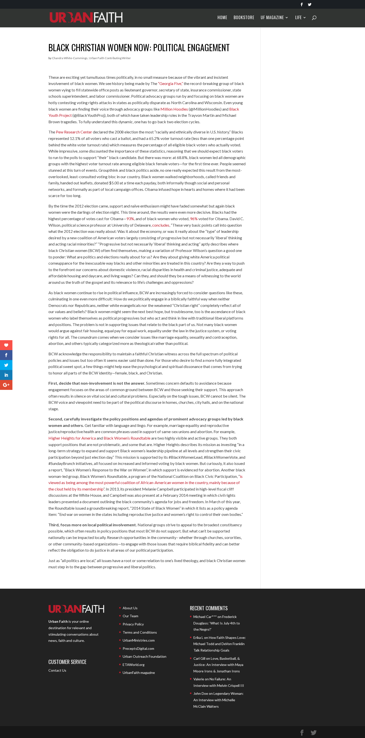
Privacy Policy (133, 624)
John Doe (200, 693)
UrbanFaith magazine (139, 672)
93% (130, 218)
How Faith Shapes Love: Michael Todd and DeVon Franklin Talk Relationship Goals (219, 643)
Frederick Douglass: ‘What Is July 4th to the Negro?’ (216, 623)
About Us (130, 608)
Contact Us (57, 670)
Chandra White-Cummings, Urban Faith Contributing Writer (91, 58)
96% (194, 218)
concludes (160, 225)
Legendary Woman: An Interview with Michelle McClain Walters (218, 699)
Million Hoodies (174, 109)
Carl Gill (199, 658)
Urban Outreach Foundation (144, 656)
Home (222, 18)
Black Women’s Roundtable (127, 438)
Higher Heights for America (72, 438)
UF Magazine (272, 18)
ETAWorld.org (134, 664)
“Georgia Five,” (170, 83)
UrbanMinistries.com (139, 640)
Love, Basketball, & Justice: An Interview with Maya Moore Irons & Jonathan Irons (218, 664)
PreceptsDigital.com (138, 648)
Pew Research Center (74, 131)
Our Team (130, 616)
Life (298, 18)
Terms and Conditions (140, 632)
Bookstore (244, 18)
